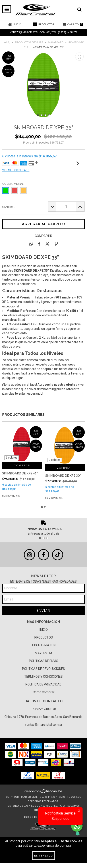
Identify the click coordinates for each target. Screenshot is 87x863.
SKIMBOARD (55, 42)
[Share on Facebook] (39, 243)
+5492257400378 (43, 709)
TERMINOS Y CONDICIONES (43, 676)
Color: (13, 183)
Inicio (6, 42)
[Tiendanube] (43, 792)
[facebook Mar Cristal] (43, 554)
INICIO (43, 629)
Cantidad (8, 207)
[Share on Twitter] (47, 243)
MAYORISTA (43, 653)
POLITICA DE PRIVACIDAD (43, 684)
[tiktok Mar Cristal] (57, 554)
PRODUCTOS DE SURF (29, 42)
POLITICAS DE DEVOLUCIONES (43, 669)
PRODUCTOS (43, 637)
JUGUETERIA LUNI (43, 645)
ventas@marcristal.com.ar (43, 724)
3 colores (54, 459)
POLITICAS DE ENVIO (43, 661)
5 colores (11, 457)
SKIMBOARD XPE (11, 496)
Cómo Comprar (43, 692)
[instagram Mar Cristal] (29, 554)
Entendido (43, 855)
